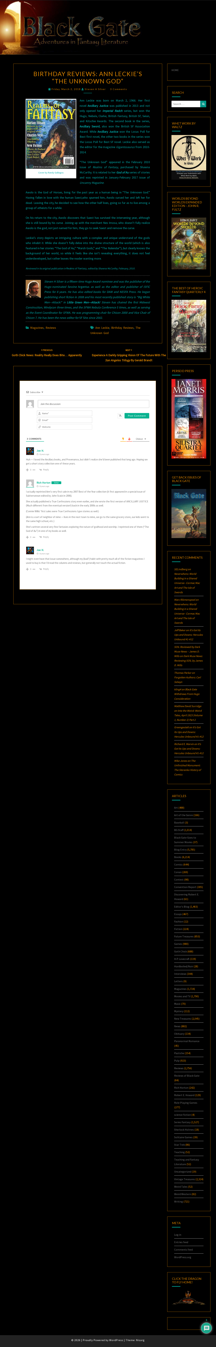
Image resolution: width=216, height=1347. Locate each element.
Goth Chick (180, 951)
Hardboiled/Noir (183, 966)
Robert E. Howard (184, 1095)
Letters (178, 981)
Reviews (51, 328)
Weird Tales (180, 1186)
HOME (175, 70)
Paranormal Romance (186, 1041)
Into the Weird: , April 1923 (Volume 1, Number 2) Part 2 (188, 715)
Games (178, 943)
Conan (178, 872)
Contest (179, 879)
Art (176, 807)
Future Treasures (184, 936)
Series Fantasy (182, 1122)
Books (177, 857)
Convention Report (185, 887)
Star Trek (179, 1144)
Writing (178, 1201)
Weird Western (182, 1194)
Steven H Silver (95, 89)
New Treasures (182, 1018)
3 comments (118, 89)
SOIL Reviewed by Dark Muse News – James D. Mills (187, 651)
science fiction (182, 1114)
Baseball (179, 822)
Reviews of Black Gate (186, 1075)
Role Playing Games (185, 1102)
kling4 (177, 689)
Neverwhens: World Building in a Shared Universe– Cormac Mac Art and (187, 583)
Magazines (37, 328)
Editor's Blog (181, 906)
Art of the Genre (183, 815)
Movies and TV (182, 996)
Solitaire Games (183, 1137)
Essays (178, 914)
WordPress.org (182, 1257)
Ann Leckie (102, 328)
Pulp (177, 1060)
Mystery (178, 1011)
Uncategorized (182, 1171)
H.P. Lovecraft (182, 959)
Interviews (180, 973)
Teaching (179, 1152)
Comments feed (183, 1249)
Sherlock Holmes (184, 1129)
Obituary (179, 1033)
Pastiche (179, 1053)
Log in (177, 1234)
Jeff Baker (179, 630)
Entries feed (181, 1242)
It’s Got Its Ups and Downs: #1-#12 (188, 634)
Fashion (178, 921)
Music (177, 1003)
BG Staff (178, 830)
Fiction (178, 929)
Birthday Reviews (122, 328)
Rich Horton (44, 482)
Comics (178, 864)
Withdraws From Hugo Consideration (186, 694)
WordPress (116, 1340)
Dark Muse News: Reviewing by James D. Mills (188, 660)
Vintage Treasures (184, 1179)
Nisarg (140, 1340)
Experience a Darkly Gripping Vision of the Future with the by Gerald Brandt (129, 355)
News (177, 1026)
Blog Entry (180, 849)
